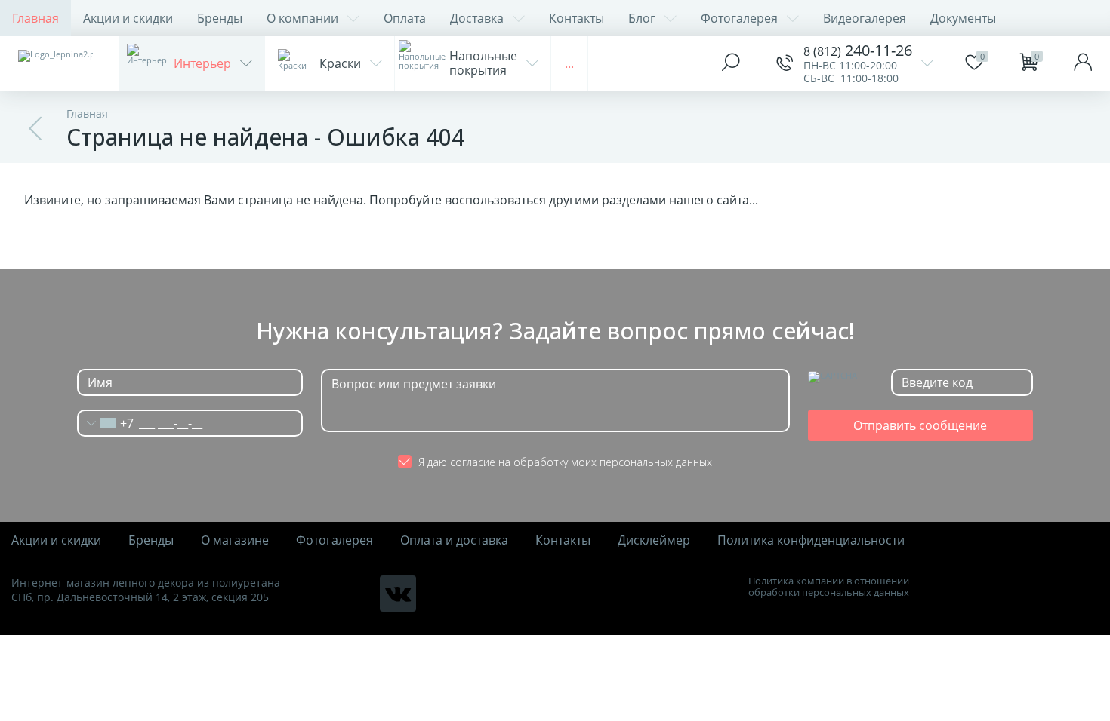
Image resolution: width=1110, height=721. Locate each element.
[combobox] (106, 423)
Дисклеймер (654, 540)
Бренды (219, 18)
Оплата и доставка (454, 540)
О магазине (235, 540)
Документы (963, 18)
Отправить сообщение (920, 425)
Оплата (405, 18)
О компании (302, 18)
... (569, 63)
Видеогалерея (864, 18)
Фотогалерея (739, 18)
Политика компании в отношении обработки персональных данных (828, 586)
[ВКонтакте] (398, 593)
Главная (35, 18)
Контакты (576, 18)
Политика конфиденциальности (811, 540)
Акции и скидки (128, 18)
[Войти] (1083, 63)
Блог (641, 18)
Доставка (477, 18)
